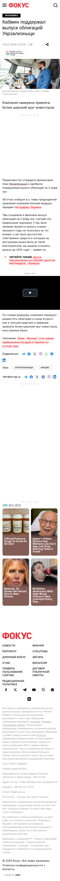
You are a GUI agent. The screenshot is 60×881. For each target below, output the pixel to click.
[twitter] (15, 690)
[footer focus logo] (17, 635)
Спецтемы (40, 651)
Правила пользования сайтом (12, 672)
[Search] (55, 5)
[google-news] (52, 690)
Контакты (8, 869)
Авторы (37, 657)
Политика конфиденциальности (22, 865)
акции (45, 367)
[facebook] (6, 690)
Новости (8, 645)
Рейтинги (9, 651)
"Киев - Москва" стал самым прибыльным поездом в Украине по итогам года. (28, 342)
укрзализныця (24, 367)
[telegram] (24, 690)
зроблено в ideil (12, 875)
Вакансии (39, 662)
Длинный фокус (14, 657)
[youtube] (34, 690)
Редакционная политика (13, 682)
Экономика (11, 15)
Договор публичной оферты (40, 672)
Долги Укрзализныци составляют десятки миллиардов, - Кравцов (32, 260)
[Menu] (4, 5)
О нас (6, 662)
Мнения (38, 645)
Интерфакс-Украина (28, 207)
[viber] (43, 690)
